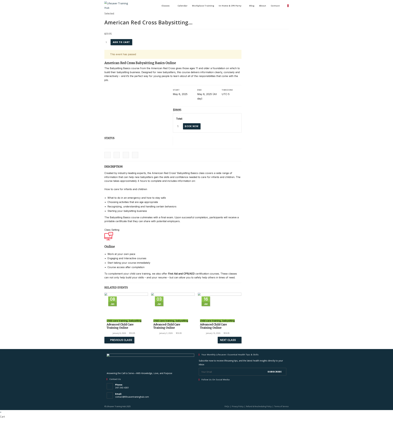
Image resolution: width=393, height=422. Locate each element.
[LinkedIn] (208, 386)
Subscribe (275, 372)
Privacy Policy (237, 406)
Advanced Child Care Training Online (120, 326)
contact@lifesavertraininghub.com (132, 396)
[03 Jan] (173, 294)
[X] (212, 386)
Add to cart (121, 42)
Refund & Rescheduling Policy (259, 406)
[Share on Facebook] (107, 155)
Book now (191, 126)
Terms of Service (281, 406)
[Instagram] (204, 386)
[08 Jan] (126, 294)
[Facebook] (201, 386)
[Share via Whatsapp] (135, 155)
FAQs (227, 406)
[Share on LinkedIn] (117, 155)
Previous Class (121, 340)
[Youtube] (215, 386)
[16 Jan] (219, 294)
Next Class (228, 340)
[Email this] (126, 155)
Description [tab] (113, 166)
